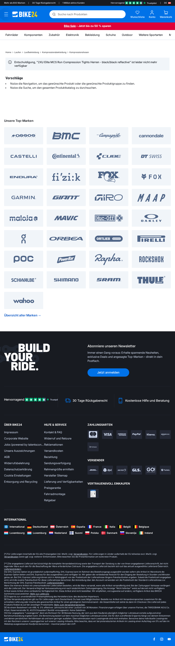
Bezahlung (50, 457)
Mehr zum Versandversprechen (69, 604)
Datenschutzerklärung (18, 469)
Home (8, 52)
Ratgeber (50, 500)
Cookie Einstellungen (17, 475)
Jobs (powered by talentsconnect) (24, 444)
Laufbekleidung (31, 52)
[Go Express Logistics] (151, 470)
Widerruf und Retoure (57, 438)
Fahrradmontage (54, 494)
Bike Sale (70, 26)
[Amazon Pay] (165, 434)
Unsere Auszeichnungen (19, 450)
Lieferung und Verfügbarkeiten (63, 481)
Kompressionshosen (79, 52)
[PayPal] (136, 434)
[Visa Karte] (107, 434)
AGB (7, 457)
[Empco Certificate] (93, 493)
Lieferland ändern (12, 569)
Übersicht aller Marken (20, 315)
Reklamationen (53, 444)
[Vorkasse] (93, 446)
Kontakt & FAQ (53, 432)
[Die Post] (121, 470)
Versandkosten (53, 450)
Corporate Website (16, 438)
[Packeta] (165, 470)
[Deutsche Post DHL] (93, 470)
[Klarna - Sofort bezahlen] (151, 434)
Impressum (11, 432)
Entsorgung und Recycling (20, 481)
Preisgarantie (52, 488)
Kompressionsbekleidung (54, 52)
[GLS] (136, 470)
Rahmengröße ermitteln (59, 469)
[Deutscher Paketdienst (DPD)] (107, 470)
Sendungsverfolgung (57, 463)
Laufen (17, 52)
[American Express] (121, 434)
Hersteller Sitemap (56, 475)
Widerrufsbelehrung (17, 463)
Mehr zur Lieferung (39, 593)
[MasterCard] (93, 434)
